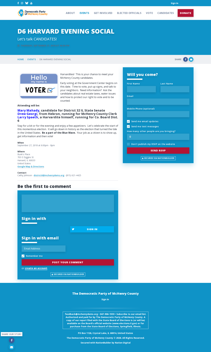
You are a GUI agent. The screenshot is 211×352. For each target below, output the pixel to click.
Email (130, 96)
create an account (36, 268)
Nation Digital (123, 342)
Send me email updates (144, 121)
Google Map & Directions (30, 166)
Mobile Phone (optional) (141, 108)
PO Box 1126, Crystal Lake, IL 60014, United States (105, 333)
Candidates (165, 13)
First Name (133, 83)
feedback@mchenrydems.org (81, 314)
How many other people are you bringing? (151, 131)
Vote (149, 13)
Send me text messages (145, 126)
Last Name (166, 83)
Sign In (174, 3)
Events (84, 13)
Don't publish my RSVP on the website (153, 144)
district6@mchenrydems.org (49, 175)
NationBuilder (103, 342)
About (70, 13)
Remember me (33, 255)
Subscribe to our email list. (131, 314)
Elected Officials (129, 13)
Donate (185, 13)
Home (20, 59)
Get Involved (103, 13)
